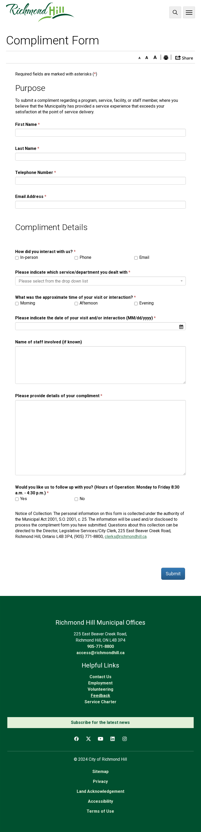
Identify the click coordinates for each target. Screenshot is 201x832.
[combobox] (100, 281)
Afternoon (88, 303)
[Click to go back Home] (40, 12)
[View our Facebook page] (76, 739)
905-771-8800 (100, 646)
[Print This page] (166, 57)
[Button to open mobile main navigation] (189, 12)
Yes (23, 498)
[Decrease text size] (138, 56)
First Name (26, 124)
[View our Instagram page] (124, 739)
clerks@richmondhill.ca (126, 536)
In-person (28, 257)
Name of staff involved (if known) (48, 341)
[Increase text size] (155, 56)
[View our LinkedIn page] (112, 739)
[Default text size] (146, 56)
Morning (27, 303)
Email (143, 257)
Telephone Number (34, 172)
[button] (184, 57)
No (82, 498)
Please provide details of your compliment (57, 395)
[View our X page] (88, 739)
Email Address (29, 196)
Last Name (25, 148)
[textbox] (99, 281)
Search (175, 12)
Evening (146, 303)
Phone (85, 257)
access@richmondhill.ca (100, 652)
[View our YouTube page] (100, 739)
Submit (173, 573)
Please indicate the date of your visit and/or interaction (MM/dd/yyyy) (84, 317)
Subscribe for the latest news (100, 722)
